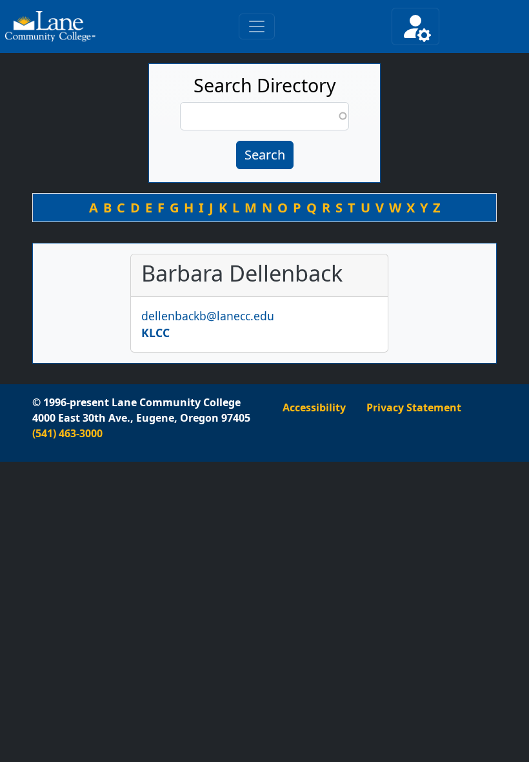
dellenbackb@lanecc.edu (207, 316)
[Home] (55, 26)
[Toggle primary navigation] (257, 26)
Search (265, 154)
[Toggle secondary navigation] (415, 26)
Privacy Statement (413, 407)
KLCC (155, 332)
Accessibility (314, 407)
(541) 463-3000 (67, 433)
